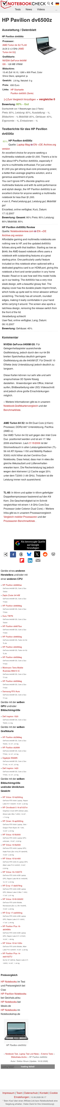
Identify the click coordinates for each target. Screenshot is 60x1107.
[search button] (48, 3)
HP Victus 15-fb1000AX (12, 899)
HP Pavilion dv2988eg (12, 737)
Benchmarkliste (12, 410)
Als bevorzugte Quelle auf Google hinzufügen (33, 545)
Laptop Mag (23, 144)
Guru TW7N (7, 615)
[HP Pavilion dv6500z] (16, 1031)
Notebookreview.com (21, 231)
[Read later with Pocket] (53, 554)
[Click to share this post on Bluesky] (29, 554)
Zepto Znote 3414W (11, 595)
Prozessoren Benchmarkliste (20, 521)
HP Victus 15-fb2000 (11, 844)
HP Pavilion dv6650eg (12, 636)
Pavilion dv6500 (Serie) (22, 93)
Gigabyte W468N (9, 757)
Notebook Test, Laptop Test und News (22, 1053)
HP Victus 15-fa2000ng (12, 797)
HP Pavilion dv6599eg (12, 657)
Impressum (8, 1093)
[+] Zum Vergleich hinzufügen (20, 99)
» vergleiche (46, 99)
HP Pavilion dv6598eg (12, 681)
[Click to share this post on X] (37, 554)
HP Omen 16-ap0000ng (12, 821)
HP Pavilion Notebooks (13, 993)
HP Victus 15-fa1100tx (12, 943)
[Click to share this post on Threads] (21, 554)
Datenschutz (31, 1093)
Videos (41, 9)
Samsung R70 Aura (11, 691)
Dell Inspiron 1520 (10, 716)
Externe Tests (47, 1053)
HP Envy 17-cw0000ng (12, 912)
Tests (18, 9)
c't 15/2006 (34, 443)
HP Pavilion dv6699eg (12, 605)
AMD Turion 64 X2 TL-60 (14, 44)
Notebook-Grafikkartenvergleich (21, 405)
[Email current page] (38, 560)
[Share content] (6, 554)
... (56, 9)
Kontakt (44, 1093)
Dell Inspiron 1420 (10, 768)
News (29, 9)
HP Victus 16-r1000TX (12, 871)
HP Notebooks (9, 981)
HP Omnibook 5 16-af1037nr (15, 807)
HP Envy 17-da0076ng (12, 885)
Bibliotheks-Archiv (19, 1056)
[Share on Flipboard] (22, 560)
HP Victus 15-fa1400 (11, 858)
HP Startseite (17, 89)
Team (19, 1093)
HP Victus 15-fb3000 (11, 834)
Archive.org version (12, 235)
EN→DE (38, 144)
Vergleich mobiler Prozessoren (20, 516)
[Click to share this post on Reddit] (45, 554)
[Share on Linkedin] (30, 560)
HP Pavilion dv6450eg (12, 646)
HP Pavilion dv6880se (12, 584)
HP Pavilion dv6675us (12, 626)
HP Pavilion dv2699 (11, 747)
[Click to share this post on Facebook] (13, 554)
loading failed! (8, 1066)
